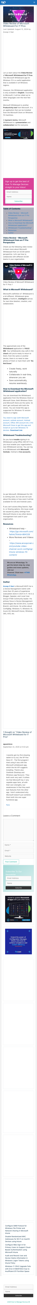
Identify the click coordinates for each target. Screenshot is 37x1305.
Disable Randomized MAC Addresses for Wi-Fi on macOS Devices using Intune (17, 1239)
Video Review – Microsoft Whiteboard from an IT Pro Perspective (18, 215)
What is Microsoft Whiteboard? (20, 220)
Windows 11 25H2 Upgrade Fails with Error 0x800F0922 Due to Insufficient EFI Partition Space (18, 1268)
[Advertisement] (18, 52)
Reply (8, 805)
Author (11, 233)
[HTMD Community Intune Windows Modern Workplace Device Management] (3, 2)
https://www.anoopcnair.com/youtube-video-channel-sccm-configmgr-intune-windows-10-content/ (21, 549)
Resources (12, 230)
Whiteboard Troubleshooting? (20, 228)
